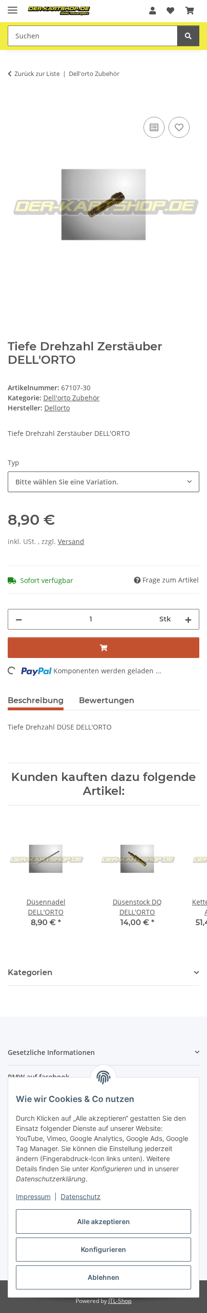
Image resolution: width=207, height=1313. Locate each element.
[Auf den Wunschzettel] (179, 127)
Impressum (33, 1196)
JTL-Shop (119, 1301)
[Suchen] (188, 35)
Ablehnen (103, 1277)
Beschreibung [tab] (36, 700)
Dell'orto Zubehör (71, 397)
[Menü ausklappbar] (12, 6)
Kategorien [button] (30, 972)
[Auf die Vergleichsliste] (154, 127)
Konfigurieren (103, 1249)
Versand (71, 541)
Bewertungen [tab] (106, 700)
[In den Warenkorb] (15, 104)
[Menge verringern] (18, 619)
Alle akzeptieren (103, 1221)
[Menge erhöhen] (188, 619)
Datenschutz (81, 1196)
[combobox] (103, 481)
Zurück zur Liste (37, 73)
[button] (152, 10)
